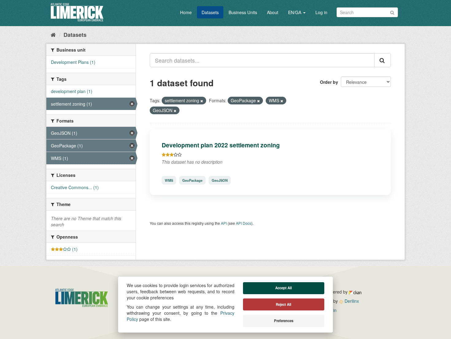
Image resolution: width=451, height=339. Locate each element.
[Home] (53, 34)
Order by (329, 82)
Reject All (283, 304)
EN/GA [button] (295, 12)
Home (186, 12)
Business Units (243, 12)
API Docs (243, 223)
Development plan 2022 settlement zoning (221, 145)
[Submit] (392, 11)
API (224, 223)
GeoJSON (220, 180)
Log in (321, 12)
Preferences (283, 320)
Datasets (210, 12)
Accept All (283, 287)
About (272, 12)
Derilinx (351, 301)
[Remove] (201, 100)
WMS (169, 180)
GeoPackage (192, 180)
